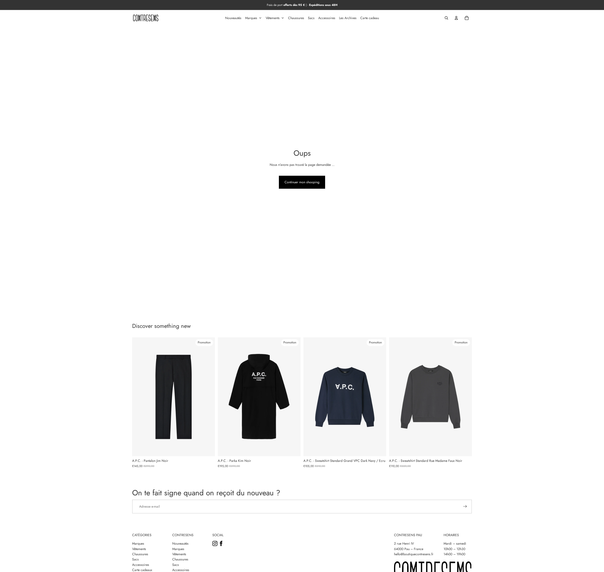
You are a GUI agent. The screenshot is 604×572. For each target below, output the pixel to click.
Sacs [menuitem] (311, 18)
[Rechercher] (446, 18)
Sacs (135, 559)
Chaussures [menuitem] (296, 18)
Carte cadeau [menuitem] (369, 18)
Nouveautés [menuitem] (233, 18)
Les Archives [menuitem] (348, 18)
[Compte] (456, 18)
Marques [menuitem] (251, 18)
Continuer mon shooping (302, 182)
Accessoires (140, 564)
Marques (138, 543)
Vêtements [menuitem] (273, 18)
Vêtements (139, 549)
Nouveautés (180, 543)
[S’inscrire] (465, 506)
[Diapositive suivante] (208, 397)
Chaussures (140, 554)
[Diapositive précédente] (139, 397)
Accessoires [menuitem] (326, 18)
